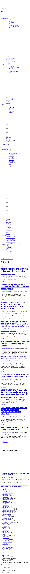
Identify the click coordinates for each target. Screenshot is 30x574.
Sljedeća (5, 442)
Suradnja (8, 247)
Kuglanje (11, 158)
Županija (5, 235)
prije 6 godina (11, 416)
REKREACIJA (7, 531)
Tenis (10, 165)
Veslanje (11, 112)
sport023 (3, 477)
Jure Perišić (4, 274)
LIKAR (7, 62)
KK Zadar (11, 21)
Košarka (5, 18)
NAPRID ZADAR (10, 251)
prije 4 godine (11, 311)
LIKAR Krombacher (14, 26)
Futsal (10, 70)
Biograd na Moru (10, 236)
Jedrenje (11, 107)
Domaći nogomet (14, 67)
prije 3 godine (11, 274)
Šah (10, 164)
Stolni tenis (12, 162)
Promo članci (9, 248)
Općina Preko (10, 239)
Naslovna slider (7, 513)
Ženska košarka (13, 24)
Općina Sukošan (10, 242)
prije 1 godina (9, 477)
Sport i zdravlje (7, 244)
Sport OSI (6, 144)
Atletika (11, 152)
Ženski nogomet (13, 68)
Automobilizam (13, 153)
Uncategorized (7, 542)
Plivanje (11, 108)
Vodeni (5, 104)
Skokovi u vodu (13, 109)
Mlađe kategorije (13, 25)
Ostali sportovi (7, 149)
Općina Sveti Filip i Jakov (13, 243)
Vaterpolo (11, 111)
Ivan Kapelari (4, 331)
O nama (8, 250)
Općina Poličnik (10, 238)
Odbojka (11, 160)
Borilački (11, 156)
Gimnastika (12, 157)
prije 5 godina (11, 364)
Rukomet (11, 161)
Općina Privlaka (10, 240)
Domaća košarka (13, 22)
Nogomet (6, 65)
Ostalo (10, 28)
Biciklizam (12, 154)
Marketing (6, 246)
